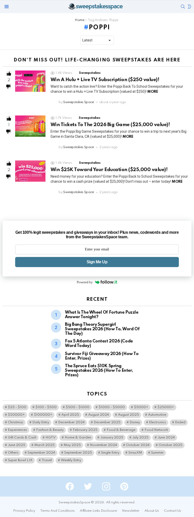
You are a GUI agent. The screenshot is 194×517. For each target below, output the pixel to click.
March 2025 (44, 445)
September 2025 (78, 452)
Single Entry (110, 452)
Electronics (157, 422)
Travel (47, 460)
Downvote (8, 87)
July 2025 (140, 437)
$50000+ (16, 414)
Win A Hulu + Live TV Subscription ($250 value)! (105, 79)
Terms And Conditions (57, 510)
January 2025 (111, 437)
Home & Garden (78, 437)
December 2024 (71, 422)
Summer (157, 452)
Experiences (17, 430)
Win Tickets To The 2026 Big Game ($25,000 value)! (110, 124)
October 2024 (138, 445)
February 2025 (85, 430)
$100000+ (43, 414)
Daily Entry (40, 422)
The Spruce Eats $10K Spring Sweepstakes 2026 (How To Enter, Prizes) (99, 370)
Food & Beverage (121, 430)
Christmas (15, 422)
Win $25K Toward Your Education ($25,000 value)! (109, 169)
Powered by (85, 282)
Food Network (156, 430)
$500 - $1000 (77, 407)
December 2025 (107, 422)
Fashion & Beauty (50, 430)
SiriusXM (135, 452)
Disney (135, 422)
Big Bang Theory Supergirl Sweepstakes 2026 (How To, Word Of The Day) (102, 329)
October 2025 (170, 445)
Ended (180, 422)
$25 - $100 (17, 407)
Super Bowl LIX (20, 460)
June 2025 (16, 445)
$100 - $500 (46, 407)
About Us (151, 510)
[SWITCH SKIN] (189, 7)
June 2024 (166, 437)
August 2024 (98, 414)
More (152, 91)
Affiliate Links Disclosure (98, 510)
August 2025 (128, 414)
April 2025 (70, 414)
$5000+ (141, 407)
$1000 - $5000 (112, 407)
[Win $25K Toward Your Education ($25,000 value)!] (30, 171)
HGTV (50, 437)
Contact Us (172, 510)
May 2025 (72, 445)
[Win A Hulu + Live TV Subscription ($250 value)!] (30, 81)
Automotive (157, 414)
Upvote (9, 73)
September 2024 (41, 452)
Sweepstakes (89, 73)
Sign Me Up (97, 262)
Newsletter (130, 510)
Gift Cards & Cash (22, 437)
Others (13, 452)
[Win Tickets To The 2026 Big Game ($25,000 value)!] (30, 126)
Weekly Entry (71, 460)
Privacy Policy (24, 510)
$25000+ (165, 407)
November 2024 (103, 445)
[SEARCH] (183, 7)
